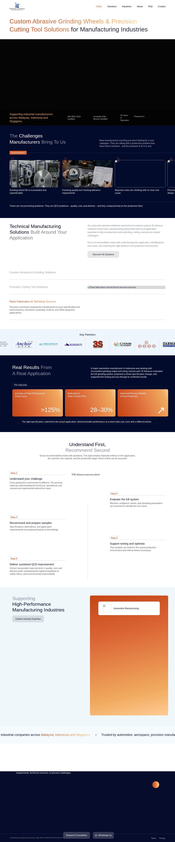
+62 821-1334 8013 (83, 820)
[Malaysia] (148, 117)
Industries (126, 6)
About (140, 6)
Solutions (111, 6)
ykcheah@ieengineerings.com (36, 833)
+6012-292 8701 (29, 823)
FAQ (150, 6)
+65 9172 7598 (133, 814)
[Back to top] (155, 784)
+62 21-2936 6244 (82, 825)
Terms (153, 838)
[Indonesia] (155, 117)
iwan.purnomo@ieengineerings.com (91, 830)
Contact (161, 6)
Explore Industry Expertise (28, 619)
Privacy (162, 838)
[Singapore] (163, 117)
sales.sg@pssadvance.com (139, 819)
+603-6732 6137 (29, 828)
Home (99, 6)
